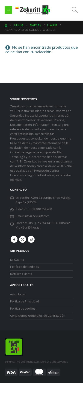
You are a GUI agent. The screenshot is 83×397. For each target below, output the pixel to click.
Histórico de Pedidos (24, 267)
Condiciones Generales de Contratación (37, 316)
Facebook (14, 239)
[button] (8, 10)
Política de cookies (23, 308)
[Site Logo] (32, 10)
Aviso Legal (17, 294)
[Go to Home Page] (6, 25)
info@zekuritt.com (36, 216)
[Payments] (32, 372)
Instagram (31, 239)
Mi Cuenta (17, 260)
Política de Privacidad (24, 301)
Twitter (22, 239)
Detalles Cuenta (21, 274)
